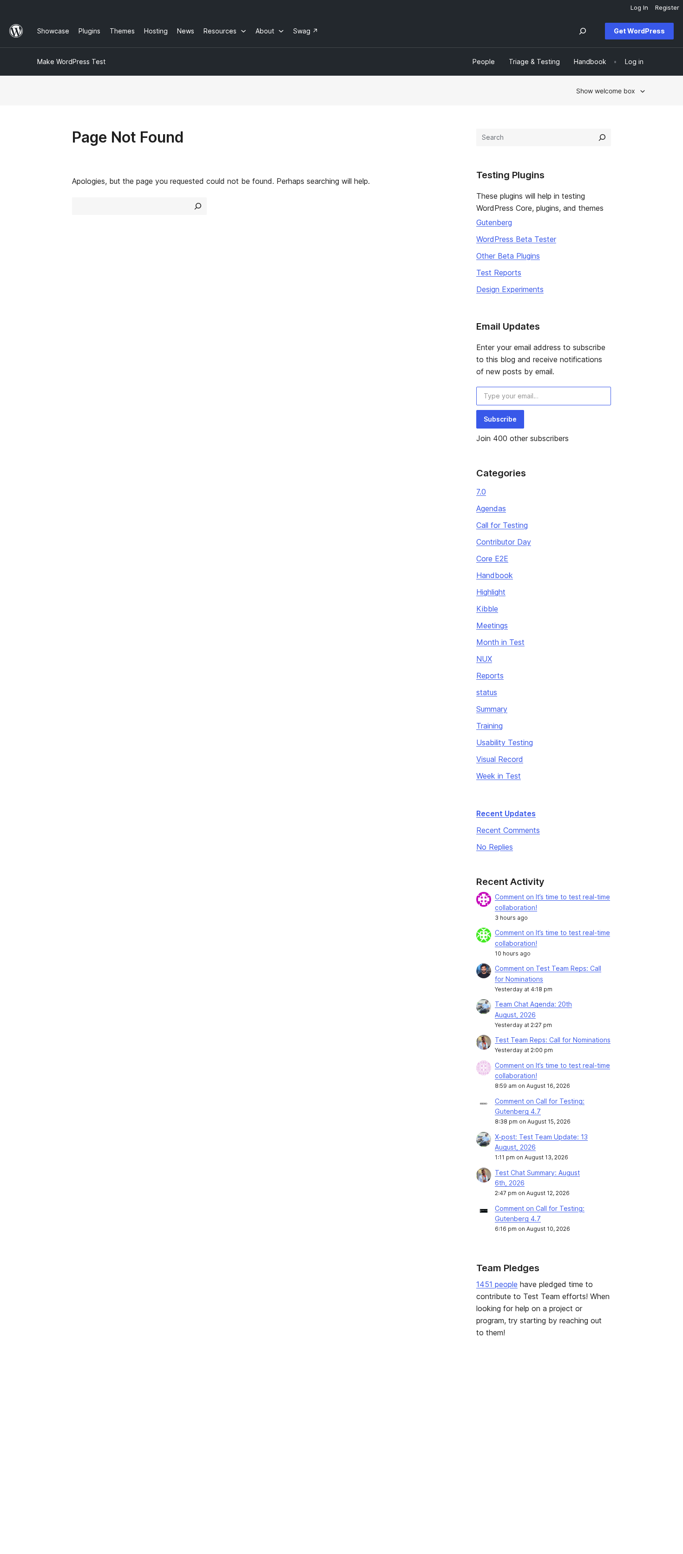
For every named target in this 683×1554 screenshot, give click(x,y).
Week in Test (498, 775)
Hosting (49, 1429)
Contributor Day (503, 541)
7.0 (481, 491)
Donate (423, 1429)
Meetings (492, 625)
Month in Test (500, 642)
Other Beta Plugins (508, 255)
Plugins (172, 1429)
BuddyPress (554, 1443)
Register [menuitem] (667, 7)
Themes (173, 1414)
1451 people (497, 1284)
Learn (293, 1400)
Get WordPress (639, 31)
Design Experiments (510, 289)
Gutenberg (494, 222)
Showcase (177, 1400)
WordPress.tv (309, 1443)
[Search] (602, 137)
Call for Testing (502, 525)
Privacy (48, 1443)
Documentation (307, 1414)
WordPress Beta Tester (516, 239)
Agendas (491, 508)
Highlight (491, 592)
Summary (491, 709)
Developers (302, 1429)
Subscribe (500, 419)
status (486, 692)
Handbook (494, 575)
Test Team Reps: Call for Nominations (553, 1040)
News (45, 1414)
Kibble (487, 608)
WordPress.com (560, 1400)
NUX (484, 658)
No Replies (494, 847)
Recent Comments (508, 830)
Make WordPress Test (71, 61)
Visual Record (499, 759)
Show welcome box (605, 91)
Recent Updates (506, 813)
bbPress (548, 1429)
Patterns (174, 1443)
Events (418, 1414)
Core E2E (492, 558)
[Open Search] (583, 31)
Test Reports (498, 272)
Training (489, 725)
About (46, 1400)
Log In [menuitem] (639, 7)
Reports (490, 675)
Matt (542, 1414)
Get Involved (428, 1400)
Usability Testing (504, 742)
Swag (420, 1443)
